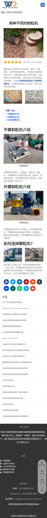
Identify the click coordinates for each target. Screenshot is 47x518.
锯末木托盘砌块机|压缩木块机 (12, 398)
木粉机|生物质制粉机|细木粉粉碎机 (14, 320)
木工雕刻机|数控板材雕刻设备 (12, 332)
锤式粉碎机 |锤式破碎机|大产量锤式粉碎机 (17, 362)
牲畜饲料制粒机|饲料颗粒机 (12, 326)
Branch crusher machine (10, 338)
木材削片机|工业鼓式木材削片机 (13, 356)
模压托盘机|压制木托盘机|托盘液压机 (15, 374)
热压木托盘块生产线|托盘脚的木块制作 (15, 350)
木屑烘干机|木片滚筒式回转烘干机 (14, 344)
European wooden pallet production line (15, 308)
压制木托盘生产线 (8, 386)
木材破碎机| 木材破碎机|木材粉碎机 (14, 314)
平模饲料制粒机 (26, 80)
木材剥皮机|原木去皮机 (10, 410)
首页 (3, 12)
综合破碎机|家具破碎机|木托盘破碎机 (15, 416)
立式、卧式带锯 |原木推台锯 (12, 302)
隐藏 (13, 111)
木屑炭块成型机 (7, 404)
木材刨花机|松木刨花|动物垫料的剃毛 (15, 368)
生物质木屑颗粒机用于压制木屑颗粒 (14, 392)
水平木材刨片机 (7, 380)
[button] (42, 5)
